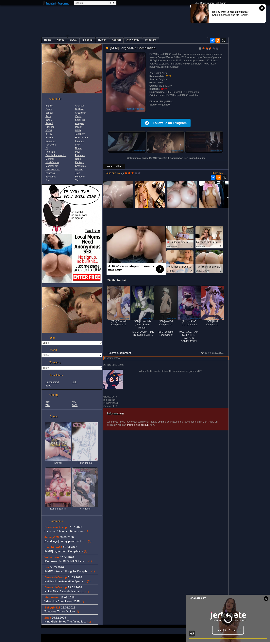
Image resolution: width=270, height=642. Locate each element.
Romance (50, 141)
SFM (77, 144)
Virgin (78, 116)
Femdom (80, 176)
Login (222, 3)
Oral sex (49, 127)
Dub (74, 382)
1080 (74, 405)
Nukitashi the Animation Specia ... (67, 581)
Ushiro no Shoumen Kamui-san (66, 531)
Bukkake (79, 109)
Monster (49, 159)
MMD (78, 130)
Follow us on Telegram (170, 123)
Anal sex (79, 105)
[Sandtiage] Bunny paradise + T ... (68, 541)
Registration (206, 3)
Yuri (77, 180)
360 (47, 401)
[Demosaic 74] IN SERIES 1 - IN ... (68, 561)
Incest (78, 127)
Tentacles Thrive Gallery (61, 611)
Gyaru (48, 109)
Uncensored (52, 382)
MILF (77, 151)
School (49, 112)
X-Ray (48, 134)
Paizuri (49, 123)
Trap (77, 173)
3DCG (48, 130)
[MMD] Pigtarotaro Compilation (65, 551)
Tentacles (50, 144)
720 (47, 405)
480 (74, 401)
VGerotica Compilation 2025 (64, 601)
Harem (49, 137)
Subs (48, 385)
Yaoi (47, 180)
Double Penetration (55, 155)
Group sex (80, 112)
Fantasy (79, 162)
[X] (223, 40)
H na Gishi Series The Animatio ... (67, 621)
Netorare (50, 151)
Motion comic (52, 169)
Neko (78, 159)
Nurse (78, 148)
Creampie (80, 166)
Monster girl (51, 166)
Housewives (81, 137)
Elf (46, 148)
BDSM (48, 120)
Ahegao (79, 123)
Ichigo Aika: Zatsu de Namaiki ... (66, 591)
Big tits (49, 105)
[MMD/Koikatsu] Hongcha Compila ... (69, 571)
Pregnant (80, 155)
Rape (48, 116)
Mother (79, 169)
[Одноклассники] (217, 40)
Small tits (80, 120)
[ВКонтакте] (212, 40)
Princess (50, 173)
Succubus (50, 176)
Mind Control (52, 162)
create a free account (138, 425)
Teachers (80, 134)
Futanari (79, 141)
